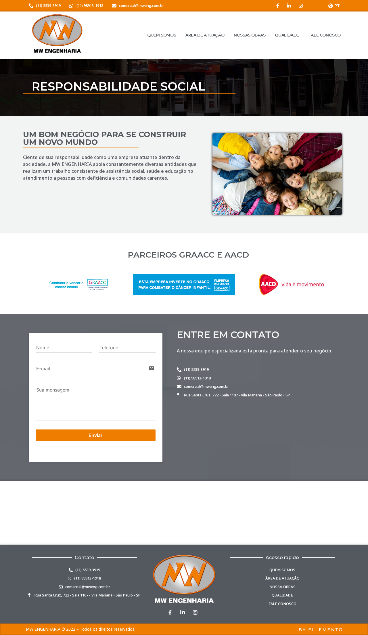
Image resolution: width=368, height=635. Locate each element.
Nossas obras (249, 35)
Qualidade (287, 35)
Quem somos (161, 35)
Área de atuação (204, 35)
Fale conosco (324, 35)
